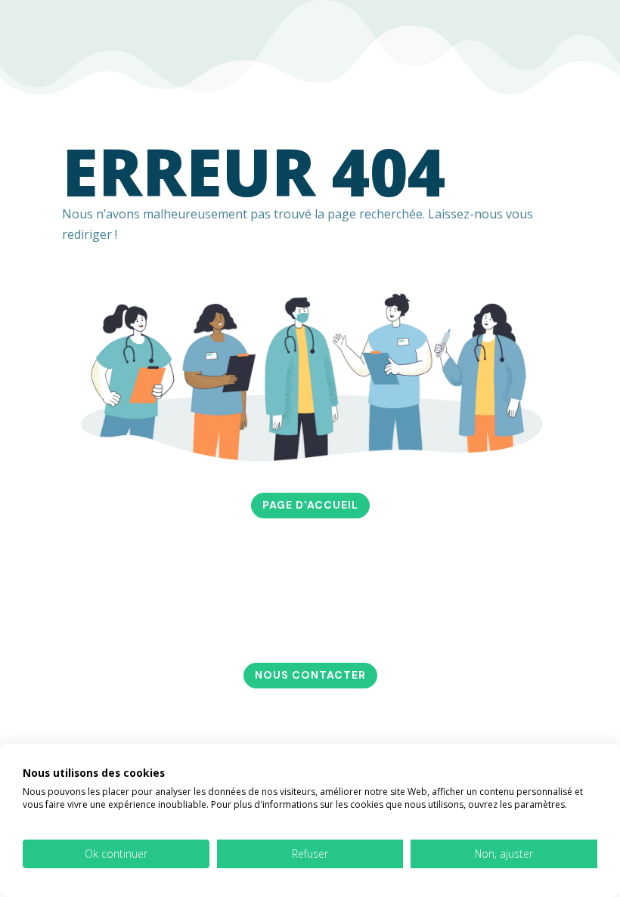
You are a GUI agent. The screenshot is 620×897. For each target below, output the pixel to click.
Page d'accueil (310, 505)
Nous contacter (310, 675)
